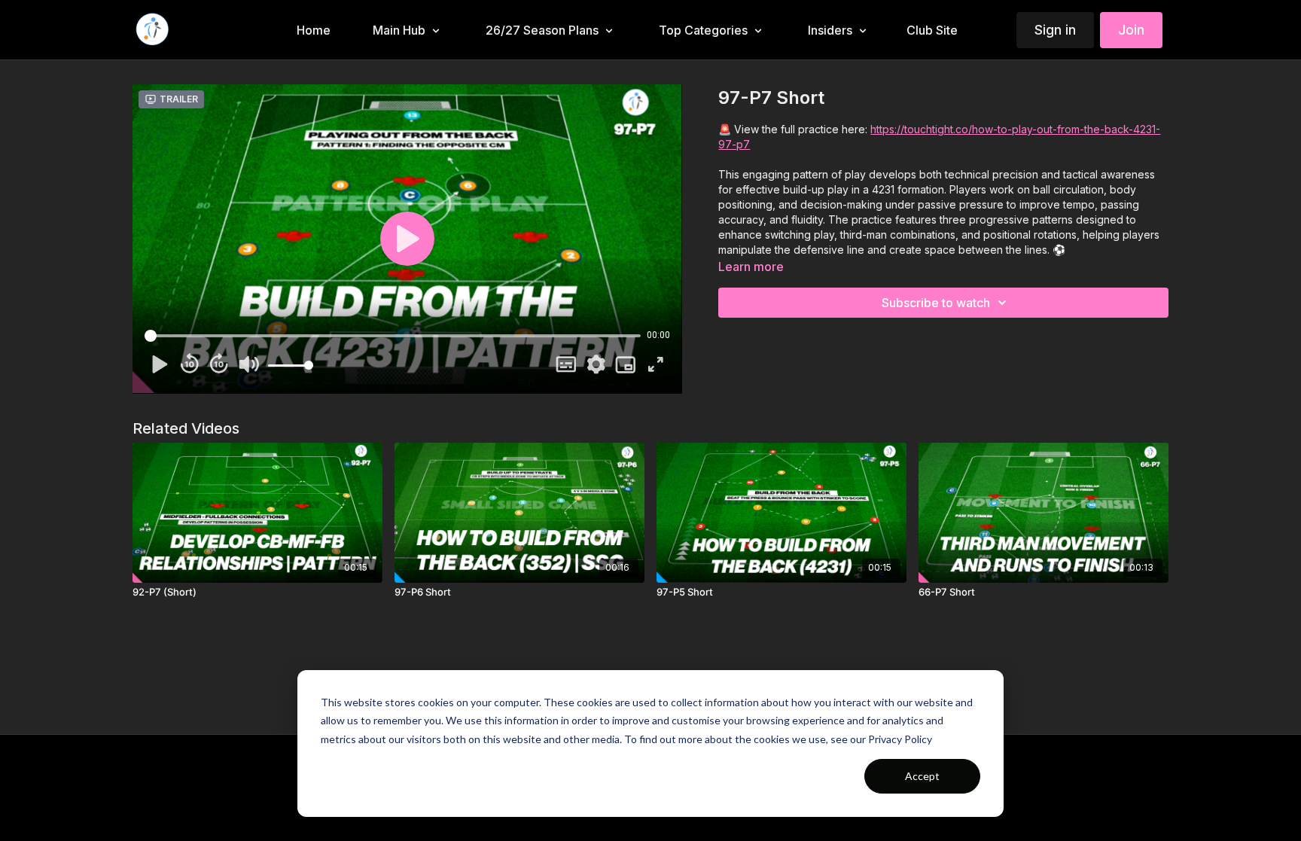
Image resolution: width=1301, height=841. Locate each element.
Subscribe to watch (936, 302)
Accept (922, 775)
